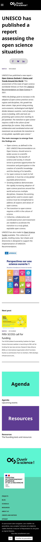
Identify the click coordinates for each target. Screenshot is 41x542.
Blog (4, 500)
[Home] (18, 4)
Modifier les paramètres (24, 538)
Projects (5, 496)
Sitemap (5, 519)
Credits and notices (9, 515)
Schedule (5, 504)
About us (5, 511)
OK (10, 538)
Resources (6, 507)
